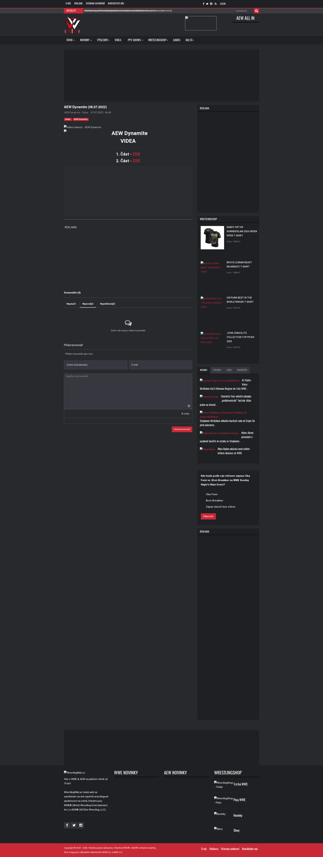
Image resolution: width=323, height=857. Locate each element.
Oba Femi (212, 494)
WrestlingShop (157, 40)
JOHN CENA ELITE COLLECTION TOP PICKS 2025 (240, 337)
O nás (68, 4)
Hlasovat (208, 516)
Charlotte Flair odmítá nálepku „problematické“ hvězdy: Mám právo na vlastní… (225, 400)
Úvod (69, 40)
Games (176, 40)
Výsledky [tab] (217, 370)
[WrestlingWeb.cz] (72, 25)
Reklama (78, 4)
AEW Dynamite (80, 119)
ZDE (136, 154)
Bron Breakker (214, 500)
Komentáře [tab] (242, 370)
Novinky (85, 40)
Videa (68, 119)
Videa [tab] (229, 370)
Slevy (236, 830)
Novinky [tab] (203, 370)
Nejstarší (71, 304)
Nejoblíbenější (107, 304)
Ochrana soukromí (95, 4)
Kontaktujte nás (116, 4)
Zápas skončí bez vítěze (220, 506)
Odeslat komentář (182, 429)
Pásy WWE (239, 800)
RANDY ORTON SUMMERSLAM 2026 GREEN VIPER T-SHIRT (242, 231)
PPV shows (134, 40)
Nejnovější (87, 304)
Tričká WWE (241, 784)
